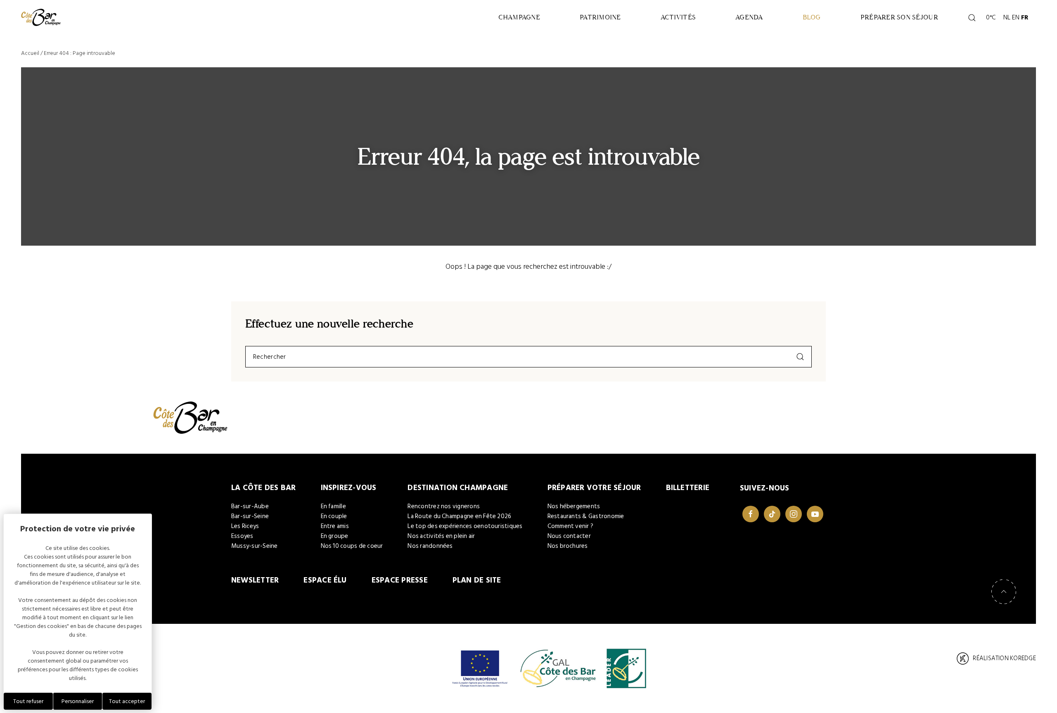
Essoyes (242, 536)
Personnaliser (78, 701)
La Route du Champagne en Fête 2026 (459, 516)
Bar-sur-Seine (250, 516)
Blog (812, 17)
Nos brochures (567, 546)
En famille (333, 506)
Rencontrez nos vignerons (444, 506)
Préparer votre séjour (594, 488)
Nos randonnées (430, 546)
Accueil (30, 53)
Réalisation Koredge (1004, 658)
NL (1006, 17)
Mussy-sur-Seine (254, 546)
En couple (334, 516)
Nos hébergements (573, 506)
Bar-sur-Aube (250, 506)
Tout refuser (28, 701)
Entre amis (335, 526)
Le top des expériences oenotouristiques (465, 526)
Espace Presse (400, 580)
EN (1015, 17)
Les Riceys (245, 526)
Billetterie (688, 488)
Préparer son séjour (899, 17)
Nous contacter (569, 536)
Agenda (749, 17)
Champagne (519, 17)
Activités (678, 17)
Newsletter (255, 580)
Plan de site (477, 580)
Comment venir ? (570, 526)
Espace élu (324, 580)
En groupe (334, 536)
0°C (990, 17)
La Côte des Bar (263, 488)
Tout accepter (127, 701)
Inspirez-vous (349, 488)
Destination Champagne (458, 488)
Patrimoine (600, 17)
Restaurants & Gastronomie (585, 516)
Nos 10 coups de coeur (352, 546)
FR (1025, 17)
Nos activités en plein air (441, 536)
